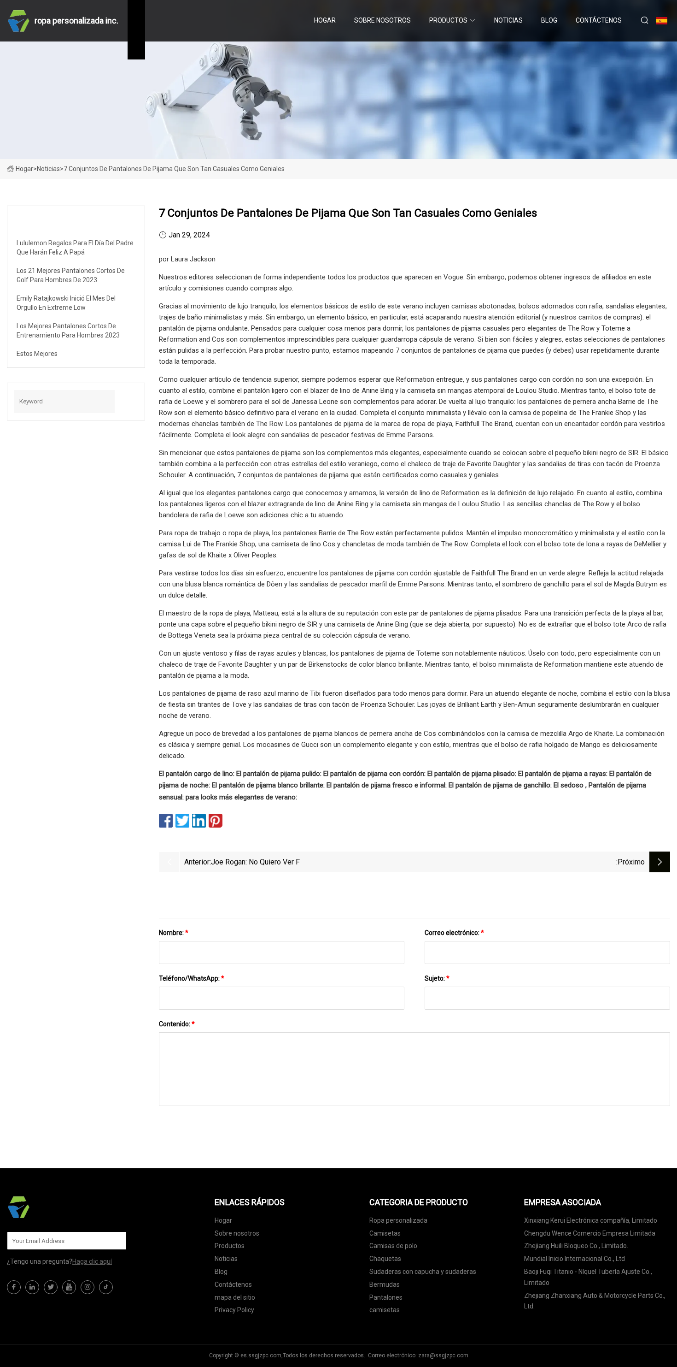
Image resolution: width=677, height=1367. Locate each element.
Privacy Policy (234, 1310)
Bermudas (384, 1284)
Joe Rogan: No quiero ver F (255, 862)
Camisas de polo (393, 1245)
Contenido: (177, 1024)
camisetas (384, 1310)
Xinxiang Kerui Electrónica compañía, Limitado (590, 1220)
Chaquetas (385, 1258)
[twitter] (51, 1287)
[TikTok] (106, 1287)
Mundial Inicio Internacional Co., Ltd (574, 1258)
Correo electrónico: (454, 932)
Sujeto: (437, 978)
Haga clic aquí (92, 1261)
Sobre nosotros (382, 20)
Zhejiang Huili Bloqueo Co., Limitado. (576, 1245)
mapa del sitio (235, 1297)
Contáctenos (599, 20)
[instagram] (87, 1287)
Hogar (325, 20)
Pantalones (386, 1297)
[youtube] (69, 1287)
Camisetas (385, 1233)
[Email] (115, 1241)
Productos (448, 20)
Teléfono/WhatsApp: (191, 978)
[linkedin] (32, 1287)
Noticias (508, 20)
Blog (549, 20)
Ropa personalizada (398, 1220)
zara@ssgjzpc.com (443, 1355)
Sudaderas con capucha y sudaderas (422, 1271)
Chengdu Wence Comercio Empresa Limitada (589, 1233)
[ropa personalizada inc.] (53, 1207)
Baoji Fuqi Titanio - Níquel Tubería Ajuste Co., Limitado (588, 1277)
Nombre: (173, 932)
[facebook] (14, 1287)
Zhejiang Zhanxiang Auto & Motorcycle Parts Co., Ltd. (594, 1301)
